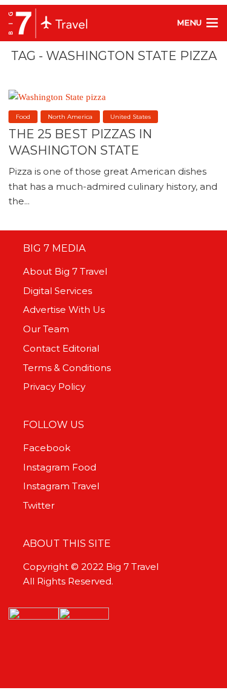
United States (130, 117)
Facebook (46, 448)
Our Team (46, 329)
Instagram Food (59, 467)
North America (70, 117)
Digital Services (57, 290)
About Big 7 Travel (65, 271)
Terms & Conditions (67, 367)
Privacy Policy (54, 386)
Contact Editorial (61, 348)
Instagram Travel (61, 486)
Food (23, 117)
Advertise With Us (64, 309)
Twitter (38, 505)
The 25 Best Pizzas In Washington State (80, 142)
